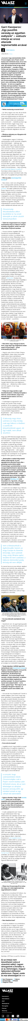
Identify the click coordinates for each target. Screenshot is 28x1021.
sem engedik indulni (15, 838)
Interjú (10, 54)
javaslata (3, 188)
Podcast (4, 1008)
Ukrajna (15, 980)
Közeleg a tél (15, 479)
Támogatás (5, 1006)
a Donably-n (18, 966)
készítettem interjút (19, 668)
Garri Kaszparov (7, 979)
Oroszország (5, 980)
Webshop (4, 1010)
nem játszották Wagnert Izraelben (11, 169)
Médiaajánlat (5, 1003)
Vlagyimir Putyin (7, 982)
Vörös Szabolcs (10, 50)
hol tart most (5, 853)
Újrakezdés (9, 278)
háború (17, 979)
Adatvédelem (5, 998)
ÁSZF (3, 1001)
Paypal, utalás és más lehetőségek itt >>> (13, 974)
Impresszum (5, 996)
